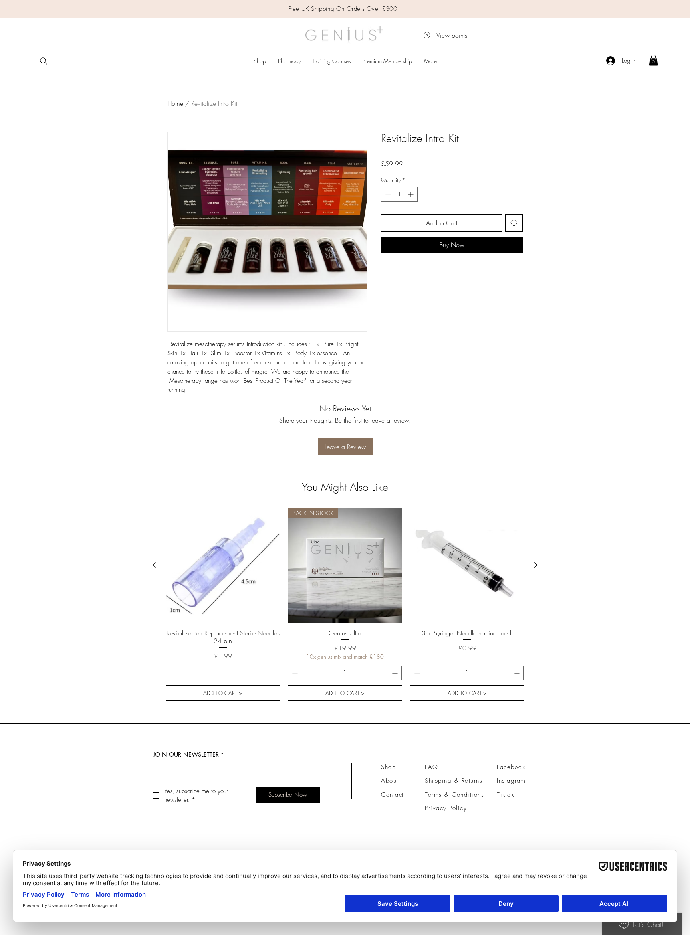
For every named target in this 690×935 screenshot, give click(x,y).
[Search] (43, 61)
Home (175, 103)
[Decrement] (387, 194)
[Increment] (411, 194)
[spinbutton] (399, 194)
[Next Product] (536, 565)
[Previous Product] (154, 565)
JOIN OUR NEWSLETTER (188, 754)
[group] (345, 604)
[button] (653, 60)
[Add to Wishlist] (514, 223)
